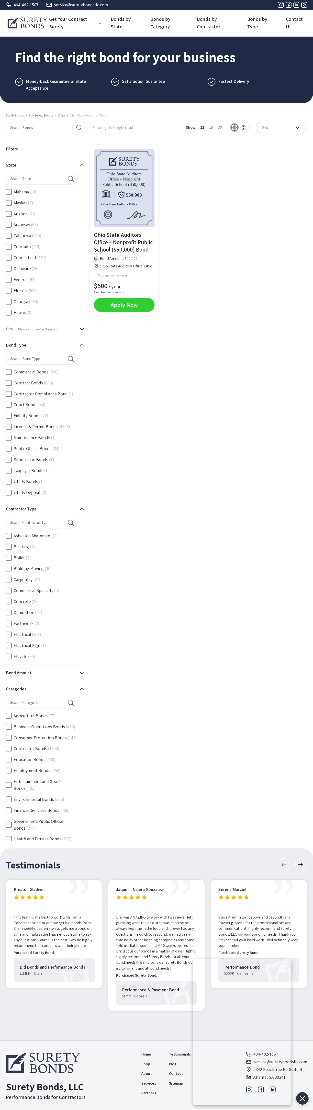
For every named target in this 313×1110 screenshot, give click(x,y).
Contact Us (294, 23)
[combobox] (281, 127)
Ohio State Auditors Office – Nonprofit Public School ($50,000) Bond (123, 242)
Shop (145, 1064)
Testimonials (180, 1054)
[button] (283, 864)
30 (220, 127)
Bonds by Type (257, 23)
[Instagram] (281, 5)
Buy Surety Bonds (41, 115)
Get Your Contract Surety (68, 23)
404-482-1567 (26, 5)
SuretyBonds (15, 115)
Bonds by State (121, 23)
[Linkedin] (296, 5)
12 (202, 127)
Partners (148, 1093)
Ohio (61, 115)
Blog (173, 1064)
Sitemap (176, 1083)
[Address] (304, 5)
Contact (176, 1073)
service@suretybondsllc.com (81, 5)
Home (146, 1054)
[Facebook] (288, 5)
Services (148, 1083)
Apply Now (124, 305)
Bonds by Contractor (208, 23)
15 (211, 127)
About (146, 1073)
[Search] (79, 127)
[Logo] (27, 23)
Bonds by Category (160, 23)
